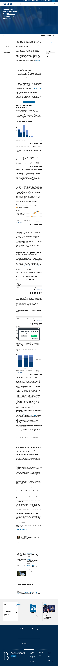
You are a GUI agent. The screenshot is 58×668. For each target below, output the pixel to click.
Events (23, 0)
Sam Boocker (11, 18)
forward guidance (33, 415)
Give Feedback (34, 335)
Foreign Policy (32, 657)
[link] (8, 611)
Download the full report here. (21, 529)
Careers (40, 655)
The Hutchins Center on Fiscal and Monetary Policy (50, 56)
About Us (49, 0)
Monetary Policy (7, 609)
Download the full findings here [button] (29, 102)
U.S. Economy (48, 49)
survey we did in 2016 (33, 61)
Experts (20, 0)
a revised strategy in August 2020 (31, 260)
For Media (45, 0)
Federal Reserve (48, 51)
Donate (13, 656)
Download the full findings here (7, 47)
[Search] (54, 3)
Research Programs (28, 0)
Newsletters (42, 0)
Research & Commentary (35, 0)
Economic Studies (48, 54)
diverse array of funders (27, 592)
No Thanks (24, 335)
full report (28, 193)
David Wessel (5, 18)
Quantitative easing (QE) (20, 414)
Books (49, 657)
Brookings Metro (32, 661)
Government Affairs (51, 661)
